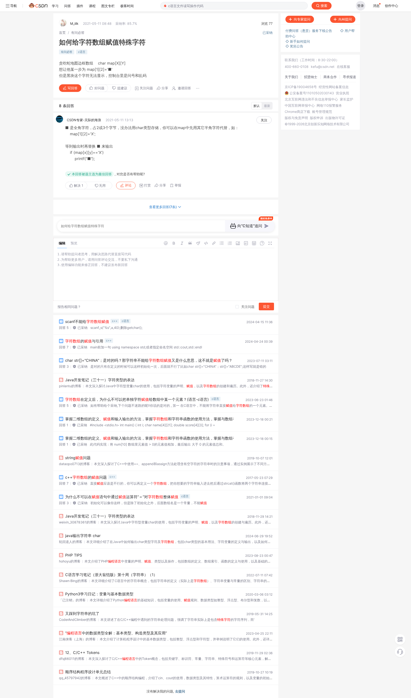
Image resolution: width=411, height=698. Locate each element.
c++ (114, 321)
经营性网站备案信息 (334, 87)
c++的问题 (86, 477)
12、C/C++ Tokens (82, 652)
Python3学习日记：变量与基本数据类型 (99, 594)
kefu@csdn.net (322, 67)
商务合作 (330, 77)
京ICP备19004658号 (301, 87)
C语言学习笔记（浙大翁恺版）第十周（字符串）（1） (111, 574)
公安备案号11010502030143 (311, 93)
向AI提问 (345, 19)
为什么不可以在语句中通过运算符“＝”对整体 (121, 496)
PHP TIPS (73, 555)
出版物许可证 (335, 118)
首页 (62, 32)
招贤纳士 (310, 77)
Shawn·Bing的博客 (73, 581)
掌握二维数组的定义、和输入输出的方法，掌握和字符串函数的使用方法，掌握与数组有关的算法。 (160, 419)
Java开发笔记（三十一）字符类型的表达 (100, 379)
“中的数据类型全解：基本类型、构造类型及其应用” (116, 633)
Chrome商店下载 (297, 112)
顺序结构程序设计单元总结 (88, 671)
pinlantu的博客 (70, 386)
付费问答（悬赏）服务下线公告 (309, 31)
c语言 (81, 52)
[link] (62, 32)
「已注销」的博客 (72, 600)
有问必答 (77, 32)
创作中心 (391, 6)
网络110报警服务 (329, 105)
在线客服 (343, 67)
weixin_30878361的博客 (77, 522)
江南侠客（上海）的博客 (77, 639)
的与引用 (84, 341)
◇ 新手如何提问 (297, 41)
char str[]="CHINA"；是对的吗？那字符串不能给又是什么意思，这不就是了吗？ (148, 360)
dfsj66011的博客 (71, 659)
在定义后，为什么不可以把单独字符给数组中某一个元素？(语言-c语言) (137, 399)
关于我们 (291, 77)
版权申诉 (316, 118)
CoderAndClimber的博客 (77, 620)
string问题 (78, 457)
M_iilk (74, 23)
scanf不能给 (87, 321)
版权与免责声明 (296, 118)
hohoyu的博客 (69, 561)
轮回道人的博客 (70, 542)
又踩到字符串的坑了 (82, 613)
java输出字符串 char (83, 535)
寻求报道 (349, 77)
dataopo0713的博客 (74, 464)
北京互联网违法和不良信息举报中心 (311, 99)
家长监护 (346, 99)
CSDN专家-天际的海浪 (84, 120)
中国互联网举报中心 (300, 105)
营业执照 (342, 93)
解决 (78, 185)
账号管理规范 (322, 112)
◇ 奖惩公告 (294, 46)
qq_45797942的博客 (75, 678)
